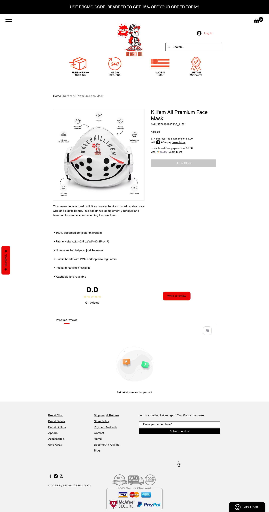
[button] (8, 20)
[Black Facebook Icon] (50, 476)
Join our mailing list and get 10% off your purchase (171, 415)
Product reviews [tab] (66, 320)
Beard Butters (57, 427)
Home (57, 96)
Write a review (176, 296)
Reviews (6, 260)
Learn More (178, 142)
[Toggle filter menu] (207, 330)
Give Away (55, 444)
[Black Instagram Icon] (61, 476)
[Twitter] (56, 476)
